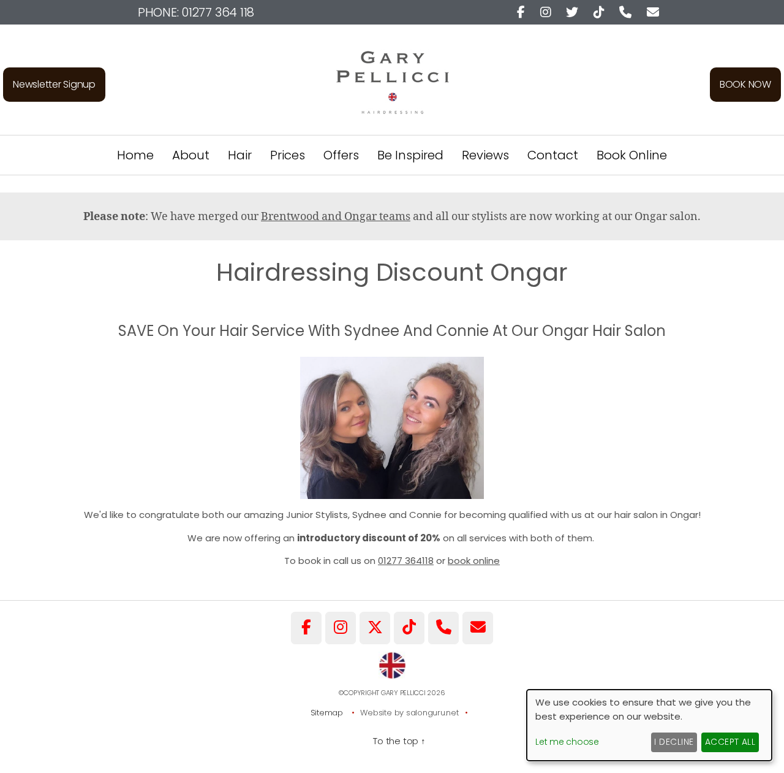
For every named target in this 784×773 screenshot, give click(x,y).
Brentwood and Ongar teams (335, 217)
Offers (341, 155)
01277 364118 (406, 560)
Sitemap (327, 712)
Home (135, 155)
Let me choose (567, 742)
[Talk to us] (443, 628)
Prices (287, 155)
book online (474, 560)
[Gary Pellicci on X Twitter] (375, 628)
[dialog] (649, 725)
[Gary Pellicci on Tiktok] (409, 628)
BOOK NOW (745, 84)
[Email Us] (477, 628)
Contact (552, 155)
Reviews (485, 155)
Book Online (632, 155)
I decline (673, 742)
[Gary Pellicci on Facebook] (306, 628)
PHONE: (196, 12)
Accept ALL (730, 742)
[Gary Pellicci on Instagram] (340, 628)
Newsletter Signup (54, 84)
